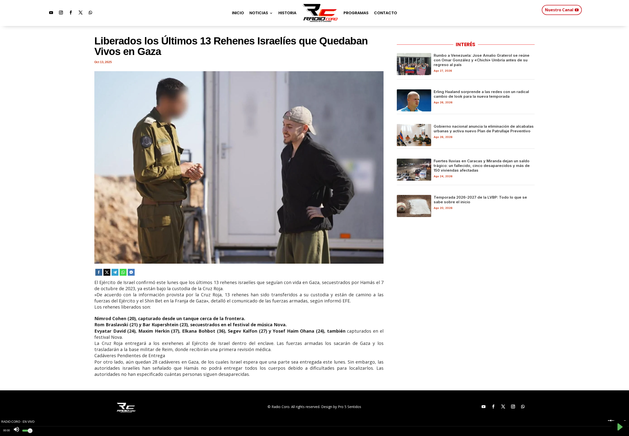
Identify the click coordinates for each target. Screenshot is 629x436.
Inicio (238, 13)
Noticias (258, 13)
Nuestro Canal (559, 10)
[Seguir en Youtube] (51, 12)
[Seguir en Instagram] (61, 12)
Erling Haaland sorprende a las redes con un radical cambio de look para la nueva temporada (481, 94)
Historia (287, 13)
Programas (356, 13)
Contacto (385, 13)
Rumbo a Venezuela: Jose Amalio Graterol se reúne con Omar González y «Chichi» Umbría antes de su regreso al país (481, 60)
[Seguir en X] (81, 12)
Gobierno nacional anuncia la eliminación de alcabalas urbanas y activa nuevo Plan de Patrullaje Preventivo (484, 128)
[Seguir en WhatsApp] (90, 12)
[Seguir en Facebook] (71, 12)
